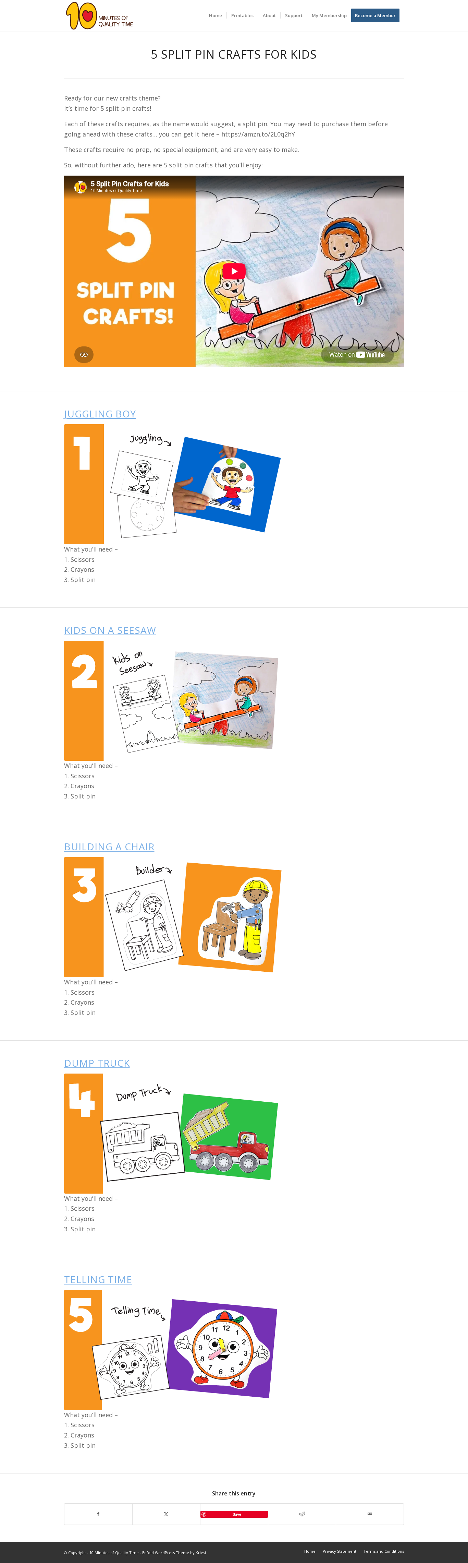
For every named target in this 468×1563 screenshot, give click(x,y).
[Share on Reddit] (302, 1514)
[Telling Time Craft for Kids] (175, 1350)
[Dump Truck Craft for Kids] (175, 1134)
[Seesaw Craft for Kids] (175, 701)
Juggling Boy (100, 413)
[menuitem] (215, 15)
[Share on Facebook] (98, 1514)
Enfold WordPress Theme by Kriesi (174, 1552)
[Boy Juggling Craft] (175, 484)
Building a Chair (109, 846)
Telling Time (98, 1279)
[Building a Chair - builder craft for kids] (175, 917)
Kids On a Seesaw (110, 630)
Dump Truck (97, 1062)
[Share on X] (166, 1514)
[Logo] (99, 15)
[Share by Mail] (370, 1514)
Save (237, 1514)
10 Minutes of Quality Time (114, 1552)
